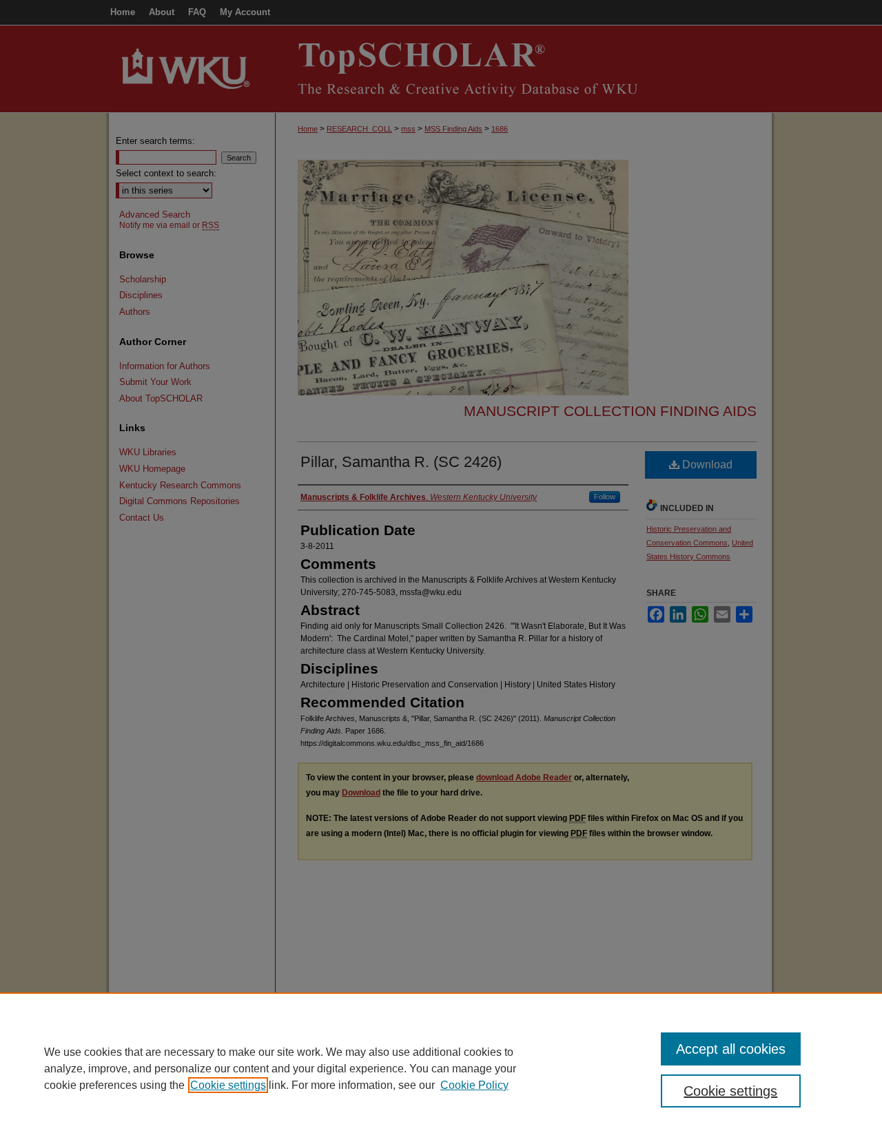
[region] (441, 1068)
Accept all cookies (731, 1049)
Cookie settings (228, 1085)
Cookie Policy (474, 1085)
